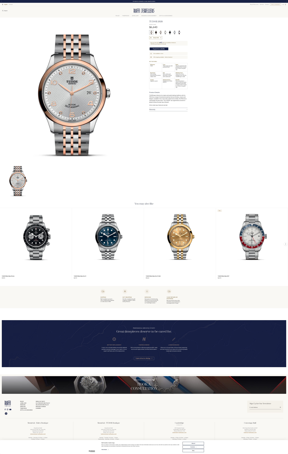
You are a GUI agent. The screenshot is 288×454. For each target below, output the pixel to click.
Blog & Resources (254, 4)
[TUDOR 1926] (151, 32)
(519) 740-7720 (181, 431)
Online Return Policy (42, 404)
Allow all (193, 443)
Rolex (22, 401)
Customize (192, 447)
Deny (193, 450)
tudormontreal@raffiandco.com (108, 434)
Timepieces (23, 408)
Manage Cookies (41, 406)
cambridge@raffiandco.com (179, 432)
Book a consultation (275, 4)
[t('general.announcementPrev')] (1, 1)
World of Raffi (40, 401)
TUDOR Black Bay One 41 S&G (153, 276)
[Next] (285, 244)
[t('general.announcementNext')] (286, 1)
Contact (267, 4)
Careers (38, 408)
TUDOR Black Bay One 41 (80, 276)
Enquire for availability (159, 49)
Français (11, 4)
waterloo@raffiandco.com (250, 432)
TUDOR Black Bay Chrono (8, 276)
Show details (104, 449)
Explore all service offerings (143, 358)
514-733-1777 (39, 432)
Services (262, 4)
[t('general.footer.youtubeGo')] (10, 409)
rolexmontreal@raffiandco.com (38, 434)
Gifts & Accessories (26, 410)
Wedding (22, 404)
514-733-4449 (110, 432)
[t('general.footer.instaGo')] (7, 409)
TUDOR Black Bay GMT (223, 276)
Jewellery (23, 403)
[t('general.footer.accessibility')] (6, 413)
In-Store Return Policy (43, 403)
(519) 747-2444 (252, 431)
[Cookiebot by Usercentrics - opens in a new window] (91, 451)
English (6, 4)
